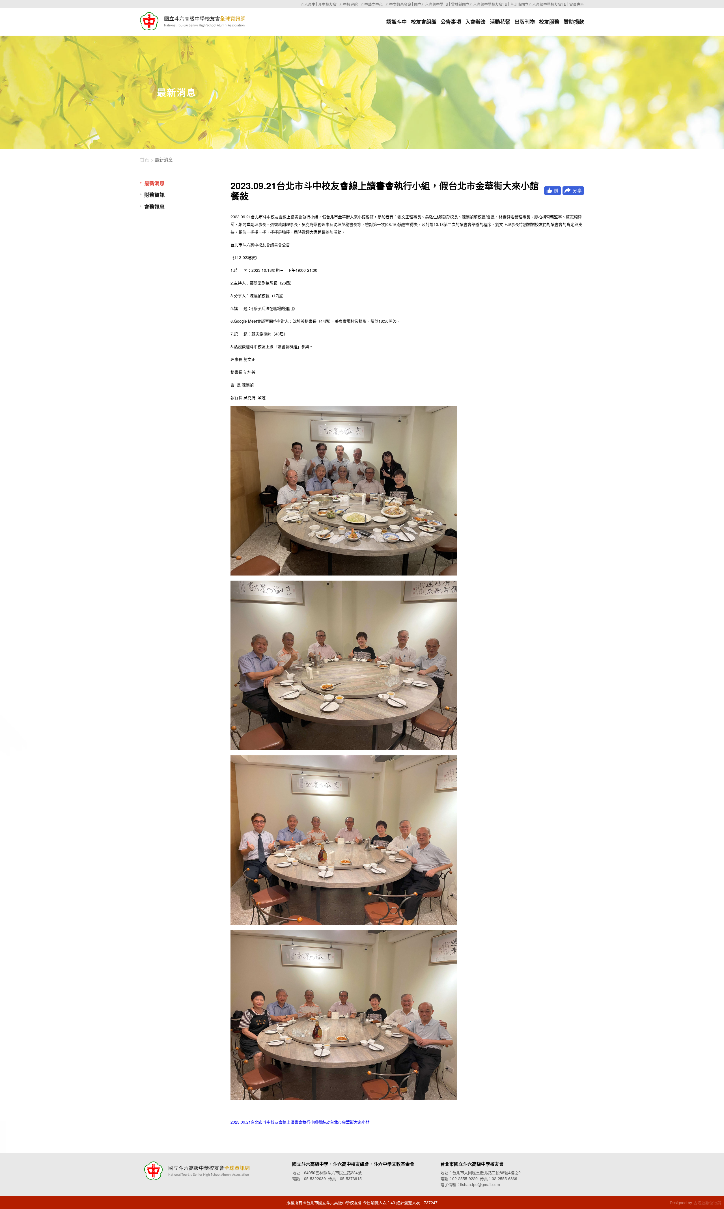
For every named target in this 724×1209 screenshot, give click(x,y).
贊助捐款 (574, 21)
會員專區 (576, 4)
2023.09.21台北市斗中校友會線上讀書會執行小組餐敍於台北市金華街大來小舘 (300, 1122)
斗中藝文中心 (372, 4)
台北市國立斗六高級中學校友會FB (538, 4)
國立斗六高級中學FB (431, 4)
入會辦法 (475, 21)
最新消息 (154, 183)
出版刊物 (524, 21)
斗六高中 (308, 4)
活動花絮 (500, 21)
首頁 (144, 159)
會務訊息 (154, 207)
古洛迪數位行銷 (707, 1202)
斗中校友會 (327, 4)
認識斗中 (396, 21)
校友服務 (549, 21)
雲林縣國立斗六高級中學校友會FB (479, 4)
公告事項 (451, 21)
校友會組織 (423, 21)
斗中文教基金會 (398, 4)
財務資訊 (154, 195)
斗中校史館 (348, 4)
